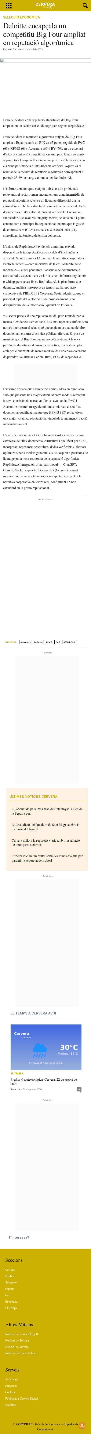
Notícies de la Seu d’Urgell (21, 1334)
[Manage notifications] (82, 1425)
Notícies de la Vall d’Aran (20, 1353)
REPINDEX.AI (69, 642)
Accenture (26, 642)
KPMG (49, 642)
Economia (11, 1301)
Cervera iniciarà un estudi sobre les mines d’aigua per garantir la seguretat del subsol (47, 858)
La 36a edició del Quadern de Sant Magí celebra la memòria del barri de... (45, 826)
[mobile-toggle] (8, 5)
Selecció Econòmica (21, 17)
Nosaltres (10, 1405)
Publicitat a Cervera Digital (21, 1398)
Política (9, 1276)
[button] (84, 5)
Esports (9, 1289)
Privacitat (11, 1386)
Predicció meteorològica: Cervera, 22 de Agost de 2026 (44, 1081)
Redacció (15, 1089)
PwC (58, 642)
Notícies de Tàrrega (17, 1347)
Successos (11, 1282)
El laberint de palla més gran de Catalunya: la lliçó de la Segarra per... (47, 811)
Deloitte (38, 642)
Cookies (10, 1392)
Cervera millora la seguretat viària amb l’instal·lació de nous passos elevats (46, 842)
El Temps (17, 1073)
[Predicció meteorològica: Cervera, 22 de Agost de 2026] (46, 1047)
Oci (7, 1295)
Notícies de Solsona (17, 1340)
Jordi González (15, 49)
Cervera (10, 1270)
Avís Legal (11, 1379)
